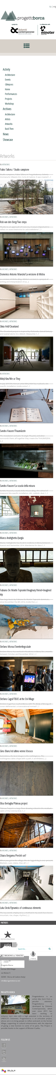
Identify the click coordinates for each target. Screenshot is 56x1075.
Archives (7, 109)
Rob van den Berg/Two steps (13, 222)
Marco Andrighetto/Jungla (12, 538)
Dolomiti (9, 945)
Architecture (10, 75)
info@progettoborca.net (10, 981)
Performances (11, 94)
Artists (7, 119)
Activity (6, 69)
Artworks (8, 124)
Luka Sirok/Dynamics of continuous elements (20, 908)
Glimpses (9, 84)
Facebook (4, 1045)
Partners (4, 922)
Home (7, 89)
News (6, 134)
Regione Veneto (12, 955)
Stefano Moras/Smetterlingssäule (15, 647)
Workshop (9, 103)
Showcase (8, 139)
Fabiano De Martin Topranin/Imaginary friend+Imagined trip (25, 592)
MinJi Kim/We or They (10, 379)
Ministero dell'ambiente (7, 935)
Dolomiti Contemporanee (22, 29)
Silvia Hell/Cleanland (9, 326)
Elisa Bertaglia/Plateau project (13, 803)
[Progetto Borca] (24, 15)
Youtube (4, 1059)
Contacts (5, 961)
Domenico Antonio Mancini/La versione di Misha (22, 274)
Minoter (46, 29)
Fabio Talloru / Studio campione (14, 169)
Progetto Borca (8, 992)
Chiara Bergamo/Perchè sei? (13, 855)
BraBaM (8, 1071)
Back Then (9, 128)
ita (50, 6)
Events (8, 79)
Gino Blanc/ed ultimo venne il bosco (16, 751)
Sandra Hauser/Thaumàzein (13, 431)
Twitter (4, 1052)
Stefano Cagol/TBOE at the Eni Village (17, 699)
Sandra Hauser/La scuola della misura (17, 486)
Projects (8, 98)
